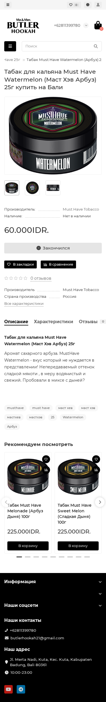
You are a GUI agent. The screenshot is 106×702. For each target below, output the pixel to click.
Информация (20, 581)
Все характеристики (24, 303)
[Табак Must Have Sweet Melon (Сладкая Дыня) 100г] (78, 476)
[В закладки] (46, 459)
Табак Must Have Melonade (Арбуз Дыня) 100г (25, 511)
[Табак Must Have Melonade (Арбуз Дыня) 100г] (28, 476)
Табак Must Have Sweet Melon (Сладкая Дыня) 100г (75, 514)
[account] (98, 5)
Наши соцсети (21, 605)
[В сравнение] (46, 470)
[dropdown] (8, 5)
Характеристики (53, 321)
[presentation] (6, 502)
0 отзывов (41, 278)
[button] (19, 556)
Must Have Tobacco (81, 209)
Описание (16, 321)
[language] (88, 5)
